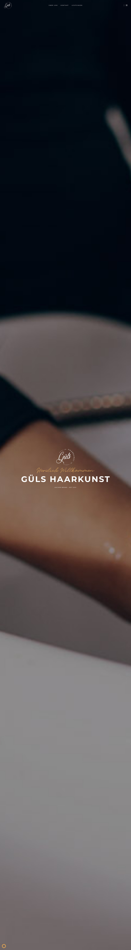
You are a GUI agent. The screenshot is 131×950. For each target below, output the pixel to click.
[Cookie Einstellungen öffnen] (4, 948)
